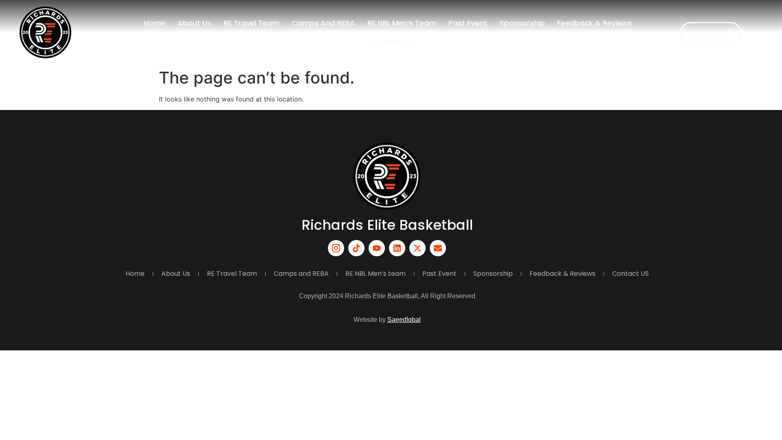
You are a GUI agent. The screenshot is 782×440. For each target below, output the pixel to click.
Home (154, 23)
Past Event (467, 23)
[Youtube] (377, 248)
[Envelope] (438, 248)
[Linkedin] (397, 248)
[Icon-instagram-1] (336, 248)
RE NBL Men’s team (401, 23)
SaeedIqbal (404, 319)
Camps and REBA (323, 23)
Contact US (394, 42)
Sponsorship (522, 23)
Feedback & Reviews (594, 23)
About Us (194, 23)
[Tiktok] (356, 248)
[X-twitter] (417, 248)
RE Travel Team (251, 23)
